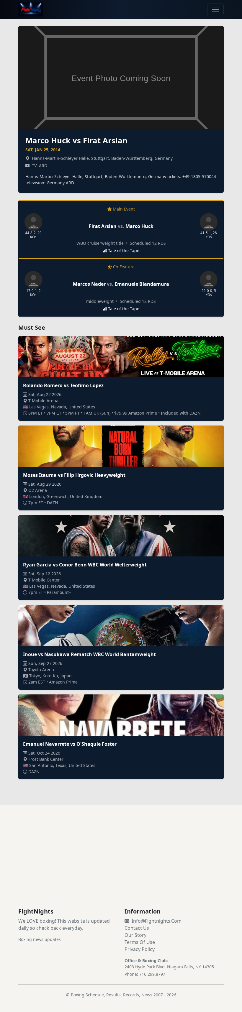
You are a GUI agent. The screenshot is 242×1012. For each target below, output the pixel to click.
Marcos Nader (89, 284)
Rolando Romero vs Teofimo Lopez (63, 385)
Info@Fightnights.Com (157, 921)
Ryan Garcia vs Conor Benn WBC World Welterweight (85, 564)
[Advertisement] (121, 863)
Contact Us (137, 928)
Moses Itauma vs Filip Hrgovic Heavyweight (74, 475)
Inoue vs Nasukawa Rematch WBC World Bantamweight (89, 654)
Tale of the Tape (123, 250)
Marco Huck (139, 226)
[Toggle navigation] (215, 9)
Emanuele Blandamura (142, 284)
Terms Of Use (140, 942)
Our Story (135, 935)
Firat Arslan (103, 226)
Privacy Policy (140, 949)
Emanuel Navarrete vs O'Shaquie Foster (70, 744)
